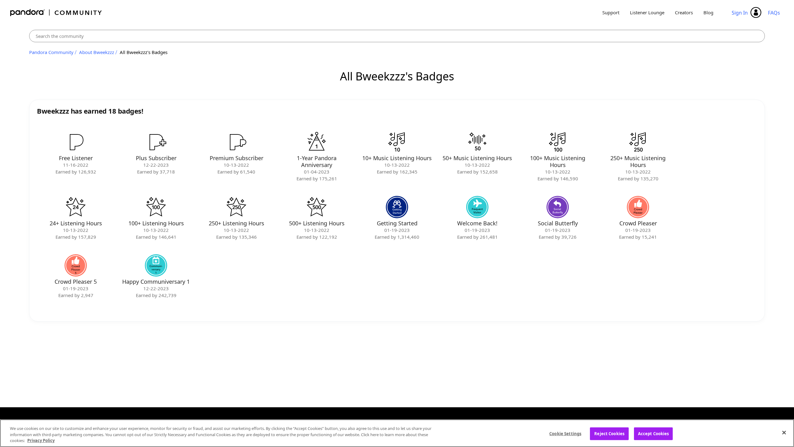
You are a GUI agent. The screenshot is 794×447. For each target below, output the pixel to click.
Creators (684, 12)
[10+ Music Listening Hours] (397, 142)
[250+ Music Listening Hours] (638, 142)
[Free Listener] (76, 142)
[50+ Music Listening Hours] (477, 142)
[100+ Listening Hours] (156, 207)
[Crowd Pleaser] (638, 207)
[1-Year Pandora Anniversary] (317, 142)
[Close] (784, 432)
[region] (397, 433)
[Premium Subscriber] (236, 142)
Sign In (740, 12)
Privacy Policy (41, 440)
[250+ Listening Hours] (236, 207)
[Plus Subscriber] (156, 142)
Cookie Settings (565, 433)
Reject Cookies (609, 433)
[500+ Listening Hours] (317, 207)
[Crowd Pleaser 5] (76, 265)
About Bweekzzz (96, 52)
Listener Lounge (647, 12)
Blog (708, 12)
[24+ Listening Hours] (76, 207)
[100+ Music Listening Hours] (557, 142)
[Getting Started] (397, 207)
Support (610, 12)
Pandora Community (56, 12)
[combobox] (397, 36)
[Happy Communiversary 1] (156, 265)
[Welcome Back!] (477, 207)
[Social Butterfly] (557, 207)
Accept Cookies (653, 433)
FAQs (774, 12)
